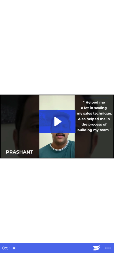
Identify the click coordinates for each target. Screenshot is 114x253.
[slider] (50, 248)
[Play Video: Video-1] (57, 121)
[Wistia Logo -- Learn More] (96, 248)
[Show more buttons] (108, 248)
